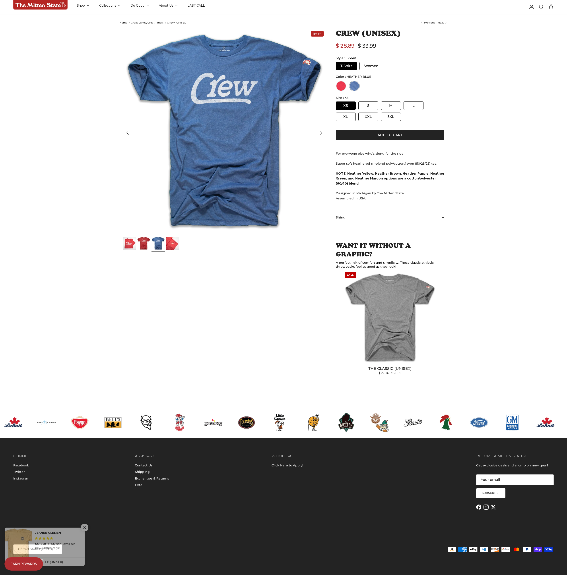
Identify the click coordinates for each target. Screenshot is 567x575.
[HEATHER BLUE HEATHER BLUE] (354, 86)
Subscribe (491, 493)
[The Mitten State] (40, 5)
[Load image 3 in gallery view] (224, 130)
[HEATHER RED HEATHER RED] (341, 86)
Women (371, 66)
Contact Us (143, 465)
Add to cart (390, 135)
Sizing (341, 217)
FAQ (138, 485)
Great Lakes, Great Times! (147, 22)
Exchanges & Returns (152, 478)
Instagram (21, 478)
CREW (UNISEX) (176, 22)
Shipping (142, 472)
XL (345, 117)
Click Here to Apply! (287, 465)
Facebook (21, 465)
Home (123, 22)
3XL (391, 117)
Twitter (19, 472)
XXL (368, 117)
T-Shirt (346, 66)
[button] (88, 527)
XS (345, 105)
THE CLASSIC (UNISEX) (390, 368)
